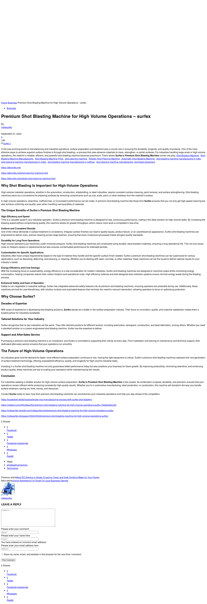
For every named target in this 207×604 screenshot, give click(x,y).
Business (12, 102)
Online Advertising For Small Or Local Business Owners (40, 480)
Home (4, 102)
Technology (12, 468)
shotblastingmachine (17, 465)
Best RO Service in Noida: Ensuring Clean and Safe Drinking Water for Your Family (58, 477)
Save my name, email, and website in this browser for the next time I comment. (43, 554)
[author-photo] (8, 494)
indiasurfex (6, 127)
